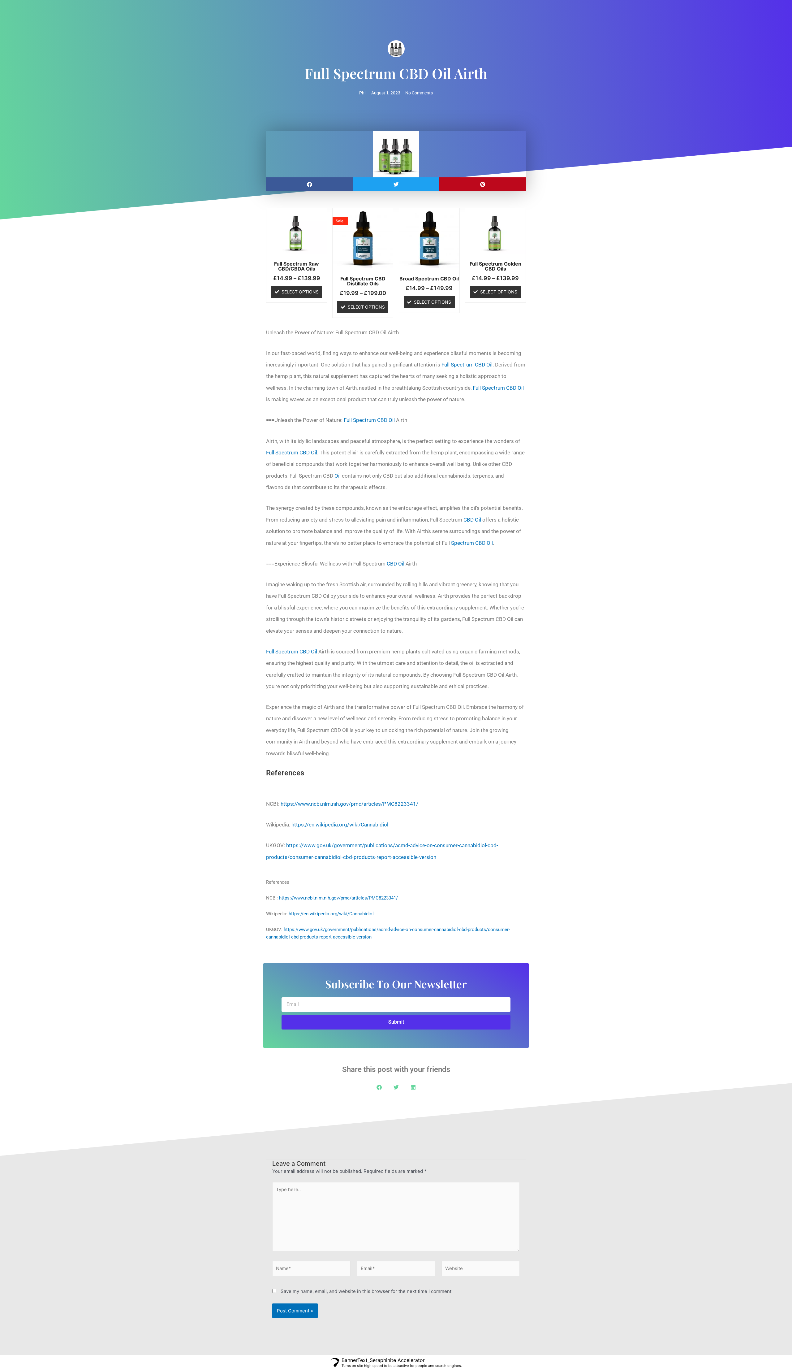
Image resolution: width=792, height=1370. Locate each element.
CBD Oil (472, 520)
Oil (337, 476)
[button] (309, 184)
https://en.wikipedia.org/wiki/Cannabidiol (339, 825)
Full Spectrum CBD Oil (467, 365)
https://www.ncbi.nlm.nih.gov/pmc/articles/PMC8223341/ (349, 804)
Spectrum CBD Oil (472, 543)
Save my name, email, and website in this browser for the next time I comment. (367, 1291)
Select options (300, 291)
